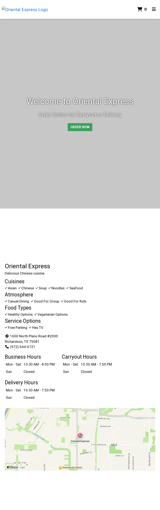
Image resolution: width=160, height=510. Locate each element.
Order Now (80, 127)
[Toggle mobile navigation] (153, 9)
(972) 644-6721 (22, 347)
